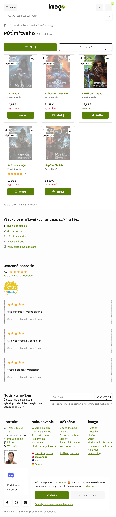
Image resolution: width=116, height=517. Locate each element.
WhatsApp (13, 446)
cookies (62, 482)
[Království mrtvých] (58, 88)
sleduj (22, 115)
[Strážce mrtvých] (20, 162)
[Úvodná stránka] (5, 25)
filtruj (33, 47)
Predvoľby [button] (88, 486)
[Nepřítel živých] (58, 162)
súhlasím (52, 495)
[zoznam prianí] (32, 59)
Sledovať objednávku (44, 446)
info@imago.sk (15, 438)
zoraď (88, 47)
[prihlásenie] (99, 7)
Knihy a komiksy (18, 25)
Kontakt (92, 427)
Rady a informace (70, 442)
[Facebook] (7, 502)
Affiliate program (69, 453)
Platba (47, 431)
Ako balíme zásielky (43, 435)
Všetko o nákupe (41, 427)
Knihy (34, 25)
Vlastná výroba (15, 241)
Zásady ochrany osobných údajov (54, 504)
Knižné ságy (46, 25)
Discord (11, 442)
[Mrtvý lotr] (20, 88)
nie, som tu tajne (88, 495)
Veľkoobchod (67, 446)
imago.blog (94, 453)
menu (12, 7)
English (39, 460)
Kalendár (93, 449)
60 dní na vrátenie (17, 231)
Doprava (37, 431)
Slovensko (41, 456)
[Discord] (25, 502)
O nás (91, 438)
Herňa (91, 435)
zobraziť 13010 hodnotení (18, 275)
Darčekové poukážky (100, 446)
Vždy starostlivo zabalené (21, 246)
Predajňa (93, 431)
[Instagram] (16, 502)
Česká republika (44, 453)
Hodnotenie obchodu (100, 442)
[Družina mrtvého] (95, 88)
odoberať (101, 396)
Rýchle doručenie (17, 225)
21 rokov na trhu (16, 236)
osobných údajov (103, 404)
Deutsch (39, 464)
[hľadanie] (108, 16)
